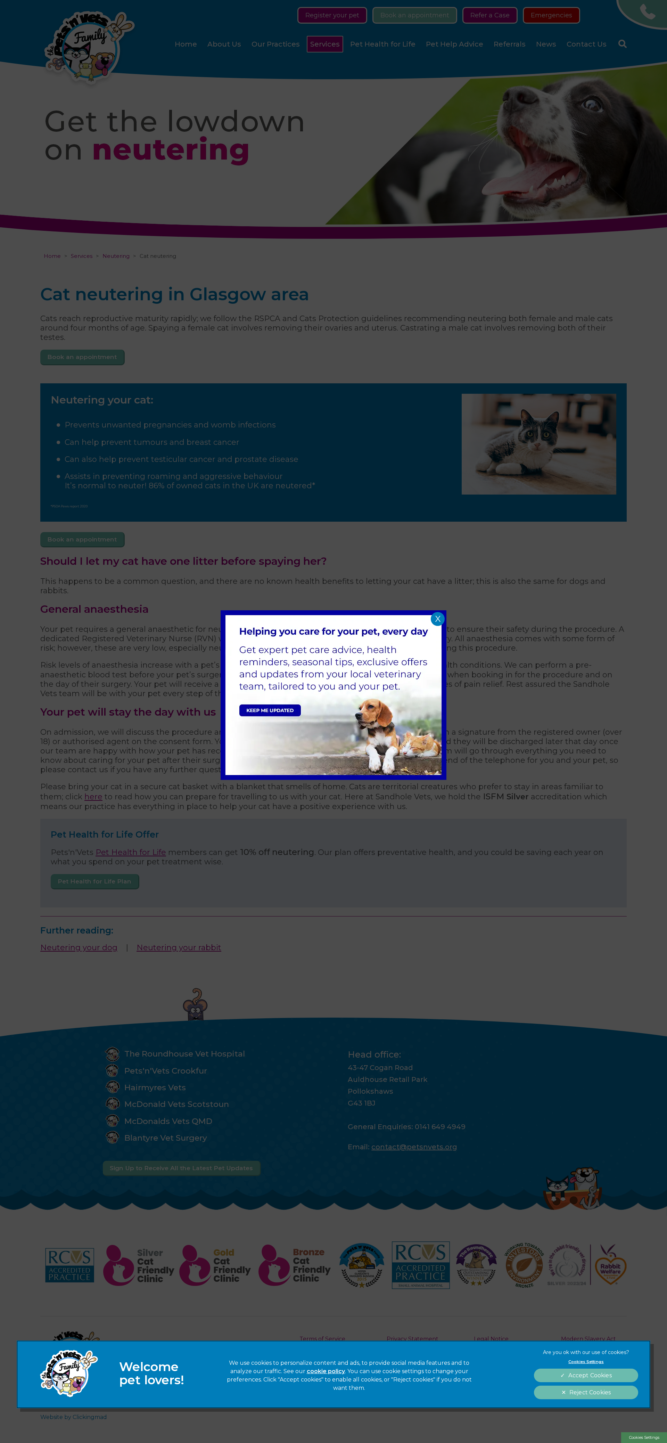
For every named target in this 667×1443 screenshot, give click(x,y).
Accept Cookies (589, 1375)
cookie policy (326, 1371)
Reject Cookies (590, 1392)
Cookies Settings (644, 1437)
